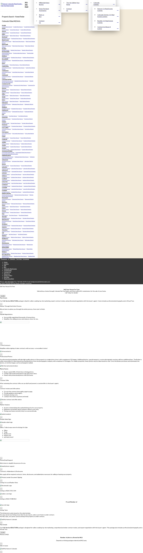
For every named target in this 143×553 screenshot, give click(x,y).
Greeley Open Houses (16, 149)
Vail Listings (4, 234)
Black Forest (5, 40)
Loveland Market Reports (28, 191)
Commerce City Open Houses (20, 85)
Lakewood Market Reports (30, 171)
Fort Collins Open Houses (17, 129)
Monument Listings (6, 199)
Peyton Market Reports (26, 212)
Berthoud (4, 37)
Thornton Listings (6, 231)
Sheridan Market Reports (28, 218)
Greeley (4, 148)
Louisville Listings (6, 189)
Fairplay (4, 121)
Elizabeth (4, 107)
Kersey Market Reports (26, 165)
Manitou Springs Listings (7, 194)
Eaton (3, 100)
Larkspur (4, 173)
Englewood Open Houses (17, 111)
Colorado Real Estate (10, 269)
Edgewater (5, 102)
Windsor (4, 251)
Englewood (5, 110)
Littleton (4, 176)
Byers (3, 63)
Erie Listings (5, 116)
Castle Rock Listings (6, 72)
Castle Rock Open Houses (18, 72)
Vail (3, 232)
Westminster (5, 243)
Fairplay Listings (5, 123)
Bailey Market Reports (25, 35)
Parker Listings (5, 209)
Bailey (3, 34)
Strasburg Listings (6, 225)
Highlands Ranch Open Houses (22, 156)
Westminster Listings (7, 244)
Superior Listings (6, 228)
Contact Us (7, 272)
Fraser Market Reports (26, 137)
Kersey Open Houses (15, 165)
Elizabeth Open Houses (16, 108)
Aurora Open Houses (14, 32)
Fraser (3, 136)
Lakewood (5, 170)
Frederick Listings (6, 140)
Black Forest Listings (6, 41)
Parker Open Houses (14, 209)
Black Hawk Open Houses (18, 45)
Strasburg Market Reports (29, 225)
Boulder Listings (5, 50)
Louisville (4, 187)
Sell (5, 265)
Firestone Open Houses (16, 126)
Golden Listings (5, 143)
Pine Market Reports (23, 215)
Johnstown (5, 159)
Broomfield (5, 59)
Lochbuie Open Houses (16, 180)
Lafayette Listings (6, 168)
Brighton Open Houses (16, 57)
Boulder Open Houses (16, 50)
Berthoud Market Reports (29, 38)
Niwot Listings (5, 206)
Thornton (4, 230)
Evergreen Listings (6, 118)
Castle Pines (5, 66)
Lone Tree (4, 181)
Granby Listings (5, 146)
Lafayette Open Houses (16, 168)
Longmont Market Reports (30, 186)
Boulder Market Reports (27, 50)
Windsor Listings (6, 253)
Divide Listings (5, 98)
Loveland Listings (6, 191)
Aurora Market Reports (26, 32)
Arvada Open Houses (18, 26)
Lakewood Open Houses (17, 171)
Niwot (3, 205)
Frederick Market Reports (29, 140)
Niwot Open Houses (14, 206)
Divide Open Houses (14, 98)
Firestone (4, 124)
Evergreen (5, 117)
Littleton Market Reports (28, 177)
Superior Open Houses (16, 228)
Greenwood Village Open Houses (23, 152)
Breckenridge (5, 51)
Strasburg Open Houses (16, 225)
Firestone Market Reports (29, 126)
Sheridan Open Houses (16, 218)
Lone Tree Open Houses (16, 183)
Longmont (5, 184)
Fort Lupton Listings (6, 133)
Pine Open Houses (13, 215)
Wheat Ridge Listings (7, 248)
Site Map (6, 277)
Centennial (5, 75)
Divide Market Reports (26, 98)
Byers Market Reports (25, 64)
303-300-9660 (26, 4)
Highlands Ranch (6, 155)
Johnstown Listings (6, 161)
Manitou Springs (6, 193)
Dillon (3, 94)
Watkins (4, 235)
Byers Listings (5, 64)
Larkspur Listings (6, 174)
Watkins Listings (6, 237)
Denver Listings (5, 92)
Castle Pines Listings (6, 67)
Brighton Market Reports (28, 57)
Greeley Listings (5, 149)
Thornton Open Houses (16, 231)
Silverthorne (5, 219)
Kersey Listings (5, 165)
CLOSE (3, 296)
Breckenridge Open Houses (19, 53)
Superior (4, 227)
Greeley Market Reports (27, 149)
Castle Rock (5, 70)
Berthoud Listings (6, 38)
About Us (7, 274)
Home (5, 262)
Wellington (5, 238)
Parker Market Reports (26, 209)
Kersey (4, 164)
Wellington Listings (6, 240)
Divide (3, 97)
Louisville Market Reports (29, 189)
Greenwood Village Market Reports (10, 153)
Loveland (4, 190)
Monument (5, 197)
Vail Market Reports (22, 234)
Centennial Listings (6, 76)
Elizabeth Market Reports (29, 108)
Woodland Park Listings (7, 256)
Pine (3, 213)
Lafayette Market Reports (29, 168)
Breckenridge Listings (7, 53)
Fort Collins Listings (6, 129)
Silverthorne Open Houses (18, 221)
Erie (3, 114)
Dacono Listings (5, 89)
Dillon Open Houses (14, 95)
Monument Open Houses (17, 199)
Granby (4, 145)
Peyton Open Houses (15, 212)
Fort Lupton (5, 132)
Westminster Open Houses (19, 244)
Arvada (4, 25)
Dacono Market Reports (26, 89)
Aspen (3, 28)
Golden (4, 142)
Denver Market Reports (26, 92)
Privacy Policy (8, 275)
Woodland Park (6, 254)
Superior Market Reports (27, 228)
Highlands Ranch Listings (7, 156)
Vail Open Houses (13, 234)
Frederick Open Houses (16, 140)
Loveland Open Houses (16, 191)
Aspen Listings (5, 29)
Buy (5, 267)
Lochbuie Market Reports (28, 180)
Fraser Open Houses (14, 137)
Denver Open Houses (15, 92)
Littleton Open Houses (16, 177)
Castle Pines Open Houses (18, 67)
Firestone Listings (6, 126)
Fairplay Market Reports (27, 123)
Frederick (4, 139)
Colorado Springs (6, 79)
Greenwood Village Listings (8, 152)
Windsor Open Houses (16, 253)
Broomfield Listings (6, 60)
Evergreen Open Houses (17, 118)
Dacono (4, 88)
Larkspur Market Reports (28, 174)
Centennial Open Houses (17, 76)
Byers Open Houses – (14, 64)
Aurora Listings (5, 32)
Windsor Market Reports (27, 253)
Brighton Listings (6, 57)
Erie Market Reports (23, 116)
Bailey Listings (5, 35)
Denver (4, 91)
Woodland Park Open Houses (20, 256)
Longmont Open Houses (17, 186)
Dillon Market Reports (25, 95)
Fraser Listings (5, 137)
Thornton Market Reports (28, 231)
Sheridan (4, 216)
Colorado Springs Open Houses (21, 80)
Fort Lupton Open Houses (18, 133)
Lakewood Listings (6, 171)
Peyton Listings (5, 212)
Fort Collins (5, 127)
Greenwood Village (7, 151)
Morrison (4, 202)
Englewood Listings (6, 111)
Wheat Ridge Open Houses (19, 248)
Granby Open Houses (15, 146)
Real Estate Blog (9, 279)
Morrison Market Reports (28, 203)
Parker (4, 208)
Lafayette (4, 167)
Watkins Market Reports (27, 237)
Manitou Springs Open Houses (21, 194)
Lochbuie (4, 178)
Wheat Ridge (5, 247)
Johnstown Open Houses (17, 161)
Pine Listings (5, 215)
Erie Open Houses (13, 116)
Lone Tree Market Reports (29, 183)
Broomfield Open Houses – (18, 60)
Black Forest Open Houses (18, 41)
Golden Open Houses (15, 143)
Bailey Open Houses (14, 35)
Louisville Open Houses (16, 189)
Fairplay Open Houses (16, 123)
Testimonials (8, 270)
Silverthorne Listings (6, 221)
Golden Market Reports (26, 143)
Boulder (4, 48)
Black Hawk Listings (6, 45)
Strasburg (4, 224)
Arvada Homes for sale (7, 26)
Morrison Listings (6, 203)
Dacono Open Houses (15, 89)
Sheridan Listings (6, 218)
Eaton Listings (5, 101)
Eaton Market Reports (25, 101)
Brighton (4, 56)
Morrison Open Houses (16, 203)
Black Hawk (5, 44)
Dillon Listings (5, 95)
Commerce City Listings (7, 85)
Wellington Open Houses (17, 240)
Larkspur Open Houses (16, 174)
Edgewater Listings (6, 104)
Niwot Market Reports (25, 206)
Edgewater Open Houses (17, 104)
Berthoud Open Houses (16, 38)
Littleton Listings (6, 177)
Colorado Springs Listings (7, 80)
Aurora (4, 31)
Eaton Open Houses (14, 101)
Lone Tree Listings (6, 183)
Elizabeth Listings (6, 108)
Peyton (4, 211)
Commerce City (6, 83)
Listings (6, 264)
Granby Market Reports (26, 146)
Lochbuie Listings (6, 180)
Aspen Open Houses (14, 29)
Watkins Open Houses (16, 237)
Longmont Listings (6, 186)
